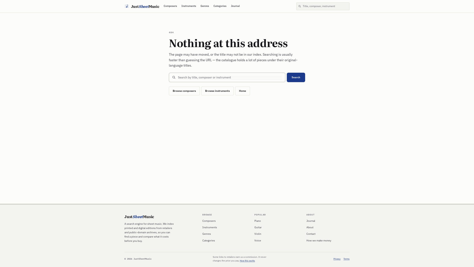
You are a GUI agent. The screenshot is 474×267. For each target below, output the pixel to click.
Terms (346, 258)
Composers (170, 6)
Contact (311, 233)
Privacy (337, 258)
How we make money (318, 240)
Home (242, 91)
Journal (235, 6)
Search (296, 77)
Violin (257, 233)
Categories (219, 6)
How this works (247, 260)
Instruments (188, 6)
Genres (205, 6)
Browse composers (184, 91)
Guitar (258, 227)
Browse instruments (217, 91)
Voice (257, 240)
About (309, 227)
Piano (257, 220)
